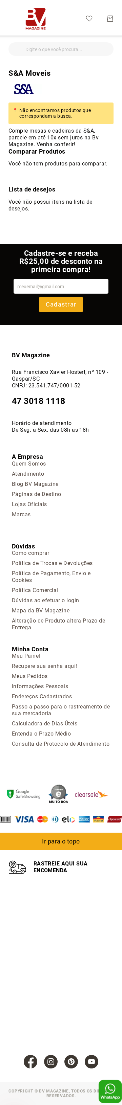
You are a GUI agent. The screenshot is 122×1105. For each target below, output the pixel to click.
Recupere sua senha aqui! (44, 666)
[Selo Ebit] (61, 795)
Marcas (21, 514)
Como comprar (30, 553)
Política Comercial (35, 590)
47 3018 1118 (38, 401)
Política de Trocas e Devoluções (52, 563)
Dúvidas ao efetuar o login (45, 600)
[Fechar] (13, 47)
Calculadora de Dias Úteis (44, 723)
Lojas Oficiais (29, 504)
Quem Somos (29, 463)
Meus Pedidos (30, 676)
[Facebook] (30, 1061)
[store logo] (35, 18)
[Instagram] (51, 1061)
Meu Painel (26, 656)
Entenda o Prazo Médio (41, 733)
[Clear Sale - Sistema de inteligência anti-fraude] (95, 794)
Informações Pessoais (40, 686)
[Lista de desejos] (89, 18)
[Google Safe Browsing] (27, 794)
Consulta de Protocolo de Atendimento (60, 744)
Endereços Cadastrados (42, 696)
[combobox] (61, 49)
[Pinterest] (71, 1061)
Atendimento (28, 474)
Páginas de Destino (36, 494)
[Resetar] (108, 47)
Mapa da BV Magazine (40, 610)
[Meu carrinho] (110, 19)
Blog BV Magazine (35, 484)
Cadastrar (61, 304)
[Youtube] (91, 1061)
